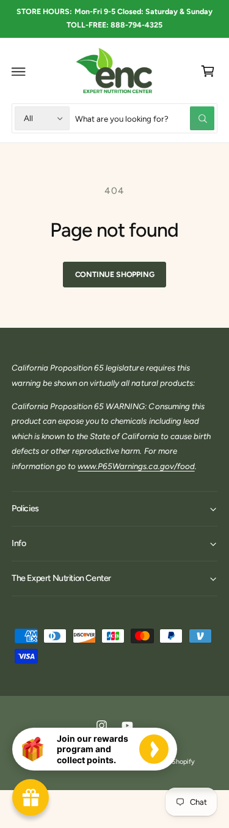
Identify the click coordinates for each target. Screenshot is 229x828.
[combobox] (144, 118)
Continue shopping (114, 274)
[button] (19, 71)
